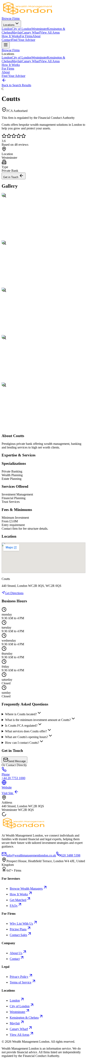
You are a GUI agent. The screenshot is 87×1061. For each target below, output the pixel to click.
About (36, 36)
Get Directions (14, 593)
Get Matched (18, 900)
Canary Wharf (31, 32)
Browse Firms (11, 18)
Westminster (39, 29)
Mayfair (17, 32)
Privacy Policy (19, 976)
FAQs (13, 905)
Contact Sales (18, 935)
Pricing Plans (18, 929)
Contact (7, 40)
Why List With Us (21, 923)
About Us (16, 953)
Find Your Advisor (23, 40)
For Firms (26, 36)
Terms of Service (20, 982)
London (7, 29)
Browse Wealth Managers (26, 888)
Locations (9, 24)
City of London (22, 29)
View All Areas (50, 32)
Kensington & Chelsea (24, 1017)
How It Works (11, 36)
